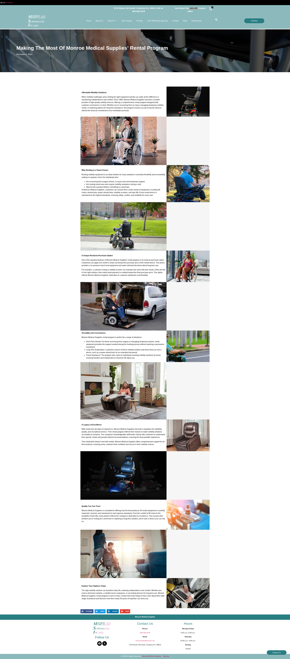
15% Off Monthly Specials (157, 21)
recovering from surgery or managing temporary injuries (132, 342)
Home (88, 21)
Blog (185, 21)
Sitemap (166, 656)
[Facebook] (99, 643)
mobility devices (106, 102)
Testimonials (196, 21)
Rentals (140, 21)
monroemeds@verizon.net (145, 641)
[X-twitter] (104, 643)
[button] (86, 611)
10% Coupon (126, 21)
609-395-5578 (145, 633)
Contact (175, 21)
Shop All (111, 21)
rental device (150, 192)
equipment (145, 190)
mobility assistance (122, 184)
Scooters (18, 3)
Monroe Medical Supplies (152, 656)
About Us (99, 21)
